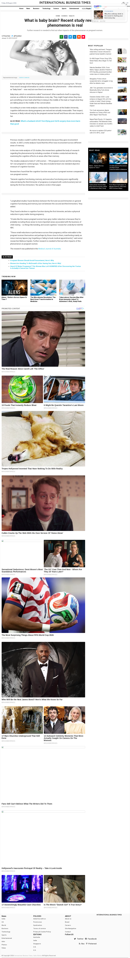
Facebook (92, 939)
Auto (3, 941)
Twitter (79, 939)
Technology (46, 8)
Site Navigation (70, 928)
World (4, 925)
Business (36, 8)
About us (68, 919)
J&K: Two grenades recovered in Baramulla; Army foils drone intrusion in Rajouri (101, 90)
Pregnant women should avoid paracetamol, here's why (32, 260)
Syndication (37, 925)
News (28, 8)
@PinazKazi (17, 36)
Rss (82, 944)
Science (56, 8)
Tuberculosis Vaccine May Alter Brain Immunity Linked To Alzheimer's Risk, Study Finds (71, 299)
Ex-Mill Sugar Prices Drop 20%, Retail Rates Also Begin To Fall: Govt (101, 61)
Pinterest (92, 944)
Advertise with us (39, 919)
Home (21, 8)
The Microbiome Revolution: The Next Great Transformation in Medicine (43, 299)
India (3, 919)
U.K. (34, 947)
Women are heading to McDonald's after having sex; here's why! (35, 263)
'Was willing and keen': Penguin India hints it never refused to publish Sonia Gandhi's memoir (101, 52)
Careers (68, 925)
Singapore (37, 944)
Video (4, 948)
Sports (64, 8)
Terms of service (39, 928)
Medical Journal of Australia (49, 249)
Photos (4, 945)
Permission (37, 922)
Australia (36, 937)
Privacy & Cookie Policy (42, 932)
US (3, 922)
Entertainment (74, 8)
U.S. (34, 950)
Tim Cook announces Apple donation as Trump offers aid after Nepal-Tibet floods (100, 112)
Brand (67, 922)
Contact (68, 932)
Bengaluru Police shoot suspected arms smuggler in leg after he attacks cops (101, 81)
